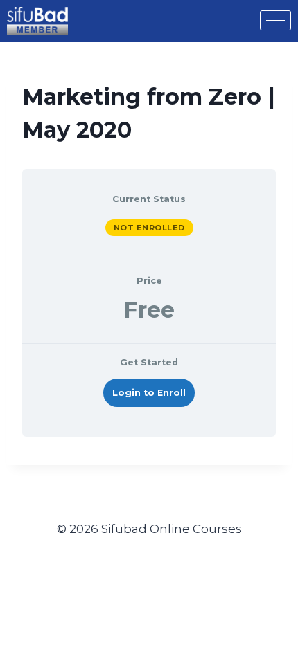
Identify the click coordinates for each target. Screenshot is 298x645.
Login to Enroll (149, 393)
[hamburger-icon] (275, 20)
